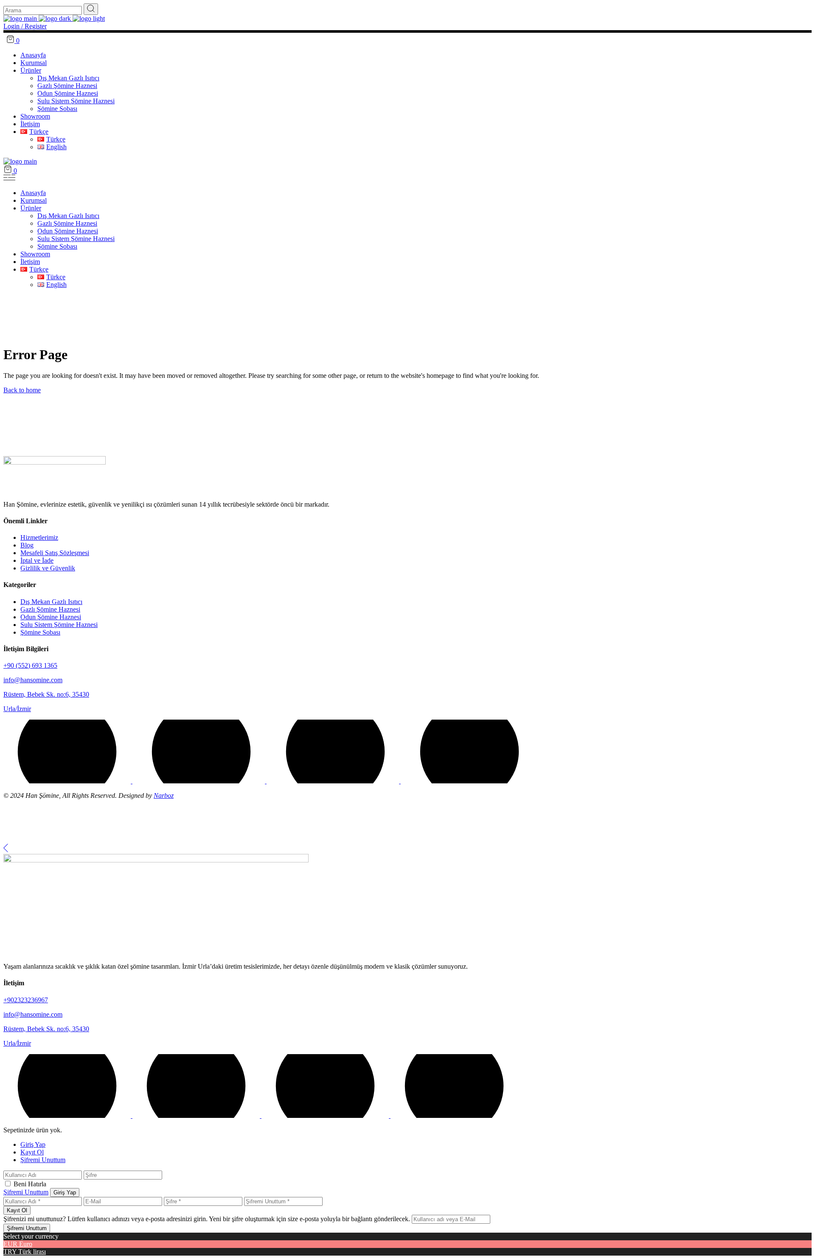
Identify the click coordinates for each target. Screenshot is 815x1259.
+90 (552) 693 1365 (30, 665)
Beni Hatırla (30, 1184)
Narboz (164, 795)
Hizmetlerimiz (39, 537)
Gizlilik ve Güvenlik (47, 568)
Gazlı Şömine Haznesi (50, 609)
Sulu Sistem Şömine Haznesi (59, 624)
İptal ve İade (36, 560)
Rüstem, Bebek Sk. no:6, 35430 (46, 694)
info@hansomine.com (32, 679)
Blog (27, 545)
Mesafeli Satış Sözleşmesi (54, 552)
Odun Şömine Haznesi (50, 617)
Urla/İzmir (17, 708)
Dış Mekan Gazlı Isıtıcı (51, 601)
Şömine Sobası (40, 632)
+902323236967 (25, 1000)
